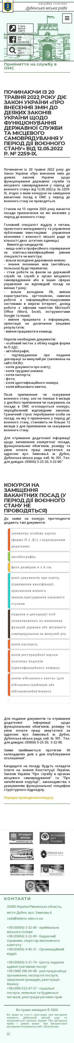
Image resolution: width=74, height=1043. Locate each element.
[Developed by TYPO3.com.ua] (37, 1033)
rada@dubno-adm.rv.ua (25, 918)
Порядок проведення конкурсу (28, 797)
